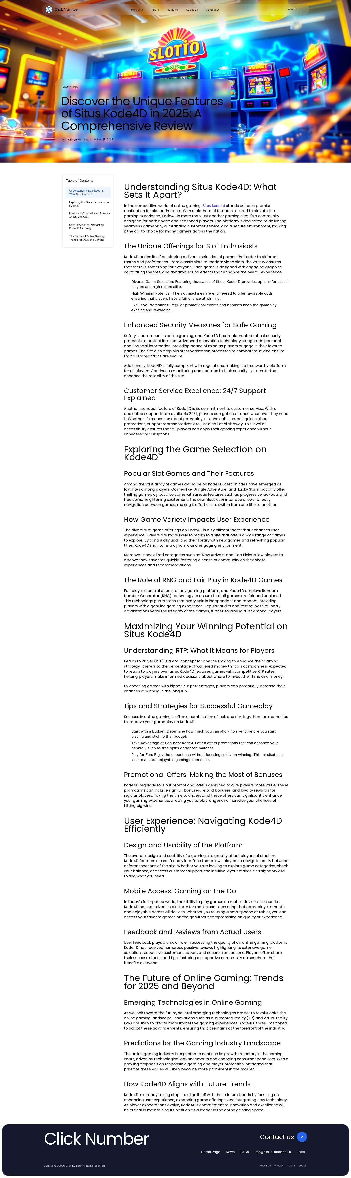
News (230, 1152)
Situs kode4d (213, 205)
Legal (302, 1165)
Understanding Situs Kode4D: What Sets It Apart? (87, 192)
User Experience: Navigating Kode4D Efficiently (86, 226)
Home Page (210, 1152)
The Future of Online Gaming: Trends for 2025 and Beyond (87, 238)
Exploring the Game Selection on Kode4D (89, 204)
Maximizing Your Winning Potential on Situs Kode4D (89, 215)
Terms (291, 1165)
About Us (265, 1165)
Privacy (279, 1165)
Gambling (70, 87)
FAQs (245, 1152)
